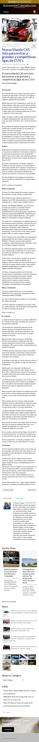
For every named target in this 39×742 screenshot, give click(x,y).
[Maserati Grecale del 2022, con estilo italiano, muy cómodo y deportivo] (32, 662)
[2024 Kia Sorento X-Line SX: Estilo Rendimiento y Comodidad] (10, 559)
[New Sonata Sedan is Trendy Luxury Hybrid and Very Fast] (32, 656)
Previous (4, 574)
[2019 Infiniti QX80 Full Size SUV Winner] (6, 656)
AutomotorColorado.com (19, 5)
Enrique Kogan (8, 64)
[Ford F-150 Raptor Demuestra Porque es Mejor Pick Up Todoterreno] (6, 662)
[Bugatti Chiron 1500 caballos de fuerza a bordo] (14, 656)
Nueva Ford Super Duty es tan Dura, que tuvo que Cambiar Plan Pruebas (24, 622)
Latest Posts (19, 498)
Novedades (22, 64)
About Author (8, 498)
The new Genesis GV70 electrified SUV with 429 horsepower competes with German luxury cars (19, 639)
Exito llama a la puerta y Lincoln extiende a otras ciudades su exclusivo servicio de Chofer (20, 613)
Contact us (8, 729)
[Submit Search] (9, 2)
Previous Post (8, 490)
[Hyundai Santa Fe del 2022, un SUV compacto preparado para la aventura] (6, 667)
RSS (6, 686)
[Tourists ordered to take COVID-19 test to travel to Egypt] (23, 662)
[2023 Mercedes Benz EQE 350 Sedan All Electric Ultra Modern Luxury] (23, 656)
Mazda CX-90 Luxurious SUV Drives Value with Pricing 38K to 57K (22, 630)
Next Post (32, 490)
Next (35, 574)
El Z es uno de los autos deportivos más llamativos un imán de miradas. (23, 648)
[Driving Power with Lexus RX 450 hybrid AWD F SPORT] (14, 662)
